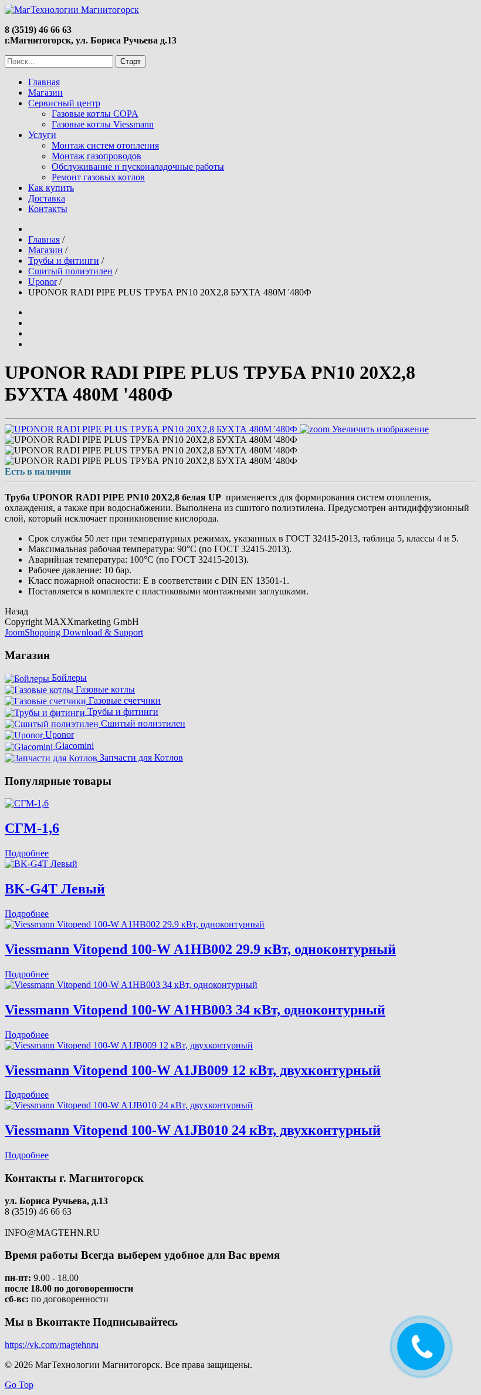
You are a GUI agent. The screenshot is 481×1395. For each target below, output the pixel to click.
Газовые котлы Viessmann (103, 124)
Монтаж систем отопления (105, 145)
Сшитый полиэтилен (142, 723)
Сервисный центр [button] (64, 103)
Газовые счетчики (123, 700)
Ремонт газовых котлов (98, 177)
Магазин (45, 93)
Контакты (47, 209)
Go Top (19, 1385)
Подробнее (27, 853)
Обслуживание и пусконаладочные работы (138, 167)
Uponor (58, 734)
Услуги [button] (42, 135)
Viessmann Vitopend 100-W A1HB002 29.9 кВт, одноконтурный (200, 949)
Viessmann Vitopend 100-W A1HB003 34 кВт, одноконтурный (195, 1009)
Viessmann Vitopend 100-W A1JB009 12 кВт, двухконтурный (193, 1070)
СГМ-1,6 (32, 828)
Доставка (46, 198)
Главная (44, 82)
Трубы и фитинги (121, 712)
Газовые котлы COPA (95, 114)
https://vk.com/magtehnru (52, 1345)
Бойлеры (68, 678)
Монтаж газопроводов (96, 156)
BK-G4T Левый (55, 888)
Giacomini (73, 746)
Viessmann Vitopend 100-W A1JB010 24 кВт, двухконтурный (193, 1130)
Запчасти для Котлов (140, 757)
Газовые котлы (104, 689)
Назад (16, 611)
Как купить (51, 188)
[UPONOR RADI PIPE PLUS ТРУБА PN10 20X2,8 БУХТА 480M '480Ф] (151, 440)
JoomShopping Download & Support (74, 632)
